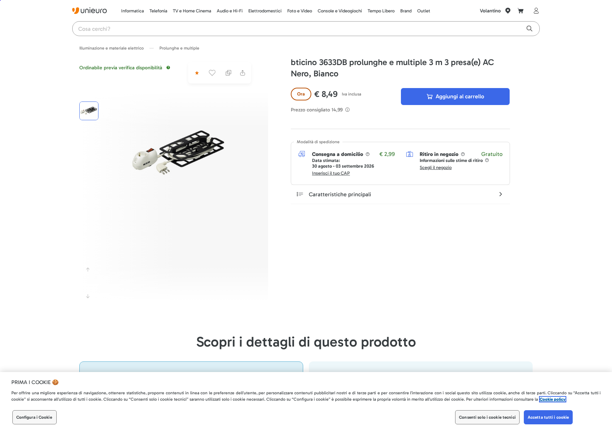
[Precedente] (88, 269)
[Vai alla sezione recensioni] (196, 73)
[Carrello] (520, 10)
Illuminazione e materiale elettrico (111, 48)
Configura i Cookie (34, 417)
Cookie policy (553, 399)
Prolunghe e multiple (179, 48)
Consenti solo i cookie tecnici (487, 417)
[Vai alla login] (535, 10)
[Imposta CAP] (507, 10)
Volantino (490, 11)
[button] (180, 154)
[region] (306, 401)
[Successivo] (88, 296)
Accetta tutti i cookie (548, 417)
